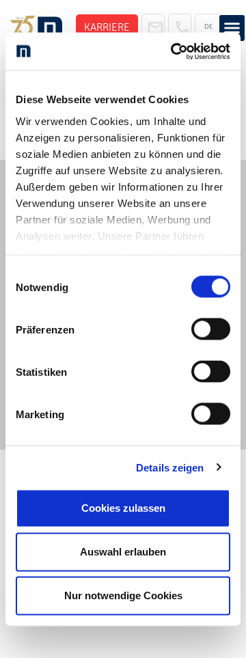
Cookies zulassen (123, 508)
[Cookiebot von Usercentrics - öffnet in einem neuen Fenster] (173, 51)
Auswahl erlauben (123, 552)
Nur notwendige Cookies (123, 595)
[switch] (210, 329)
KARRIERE (107, 27)
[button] (232, 28)
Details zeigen (170, 467)
